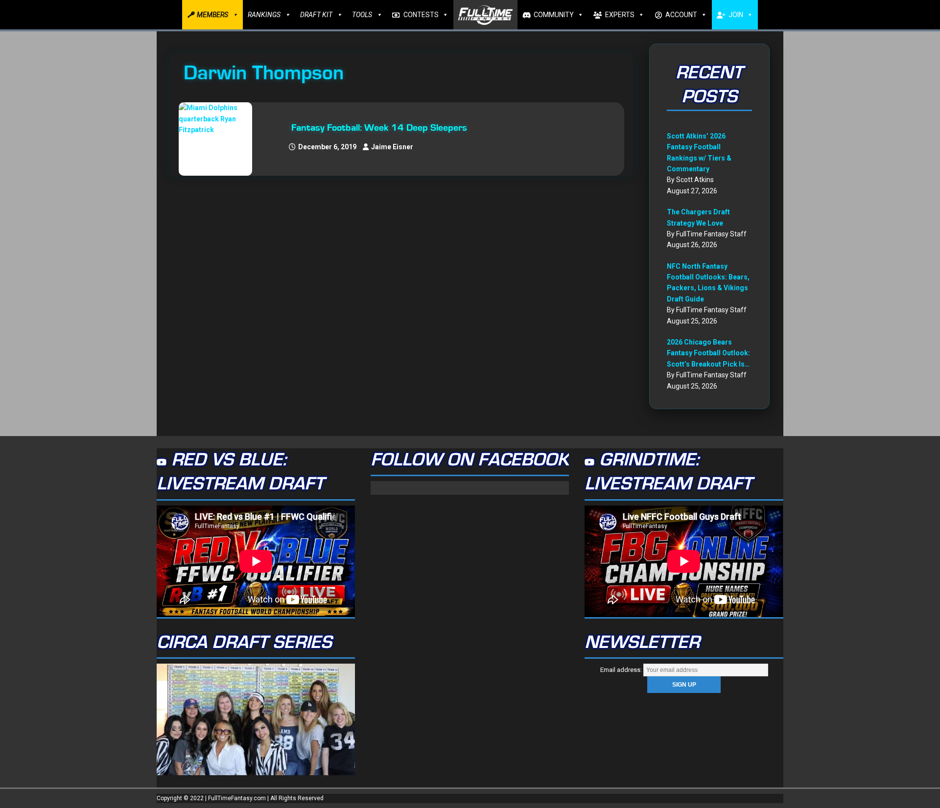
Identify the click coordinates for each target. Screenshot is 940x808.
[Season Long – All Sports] (220, 139)
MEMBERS (212, 15)
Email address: (621, 669)
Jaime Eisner (392, 147)
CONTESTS (421, 15)
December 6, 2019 (327, 147)
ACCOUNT (681, 15)
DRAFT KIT (316, 15)
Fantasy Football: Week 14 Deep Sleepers (379, 128)
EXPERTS (619, 15)
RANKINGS (264, 15)
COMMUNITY (554, 15)
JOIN (735, 15)
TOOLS (362, 15)
